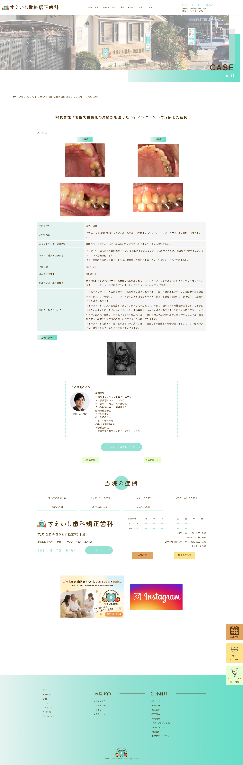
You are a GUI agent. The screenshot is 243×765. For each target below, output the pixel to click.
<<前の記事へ (91, 460)
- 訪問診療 (155, 714)
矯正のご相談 (234, 657)
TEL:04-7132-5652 (197, 4)
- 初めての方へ (100, 701)
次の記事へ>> (152, 460)
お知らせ (132, 7)
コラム (149, 7)
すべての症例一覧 (57, 498)
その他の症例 (143, 507)
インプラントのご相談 (234, 680)
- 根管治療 (155, 718)
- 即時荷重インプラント (161, 736)
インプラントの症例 (100, 498)
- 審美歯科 (155, 731)
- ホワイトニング (158, 727)
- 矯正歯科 (155, 709)
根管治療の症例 (100, 507)
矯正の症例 (57, 507)
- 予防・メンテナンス (160, 722)
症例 (141, 7)
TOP (45, 690)
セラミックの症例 (143, 498)
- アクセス (99, 709)
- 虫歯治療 (155, 705)
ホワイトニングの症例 (186, 498)
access (99, 550)
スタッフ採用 (49, 707)
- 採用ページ (99, 714)
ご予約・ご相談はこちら (121, 447)
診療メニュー (109, 7)
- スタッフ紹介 (100, 705)
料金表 (121, 7)
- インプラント (157, 701)
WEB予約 (47, 712)
